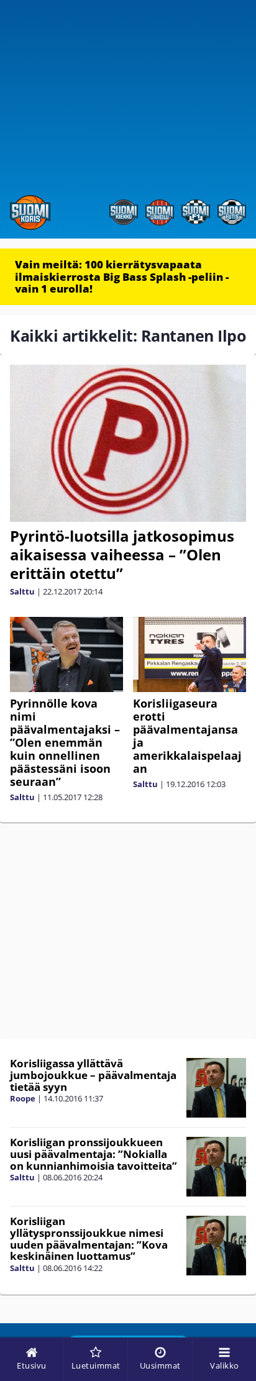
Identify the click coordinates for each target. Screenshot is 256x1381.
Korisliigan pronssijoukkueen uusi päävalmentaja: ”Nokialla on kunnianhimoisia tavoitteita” (93, 1153)
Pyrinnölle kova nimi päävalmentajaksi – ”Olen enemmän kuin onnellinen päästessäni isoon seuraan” (65, 742)
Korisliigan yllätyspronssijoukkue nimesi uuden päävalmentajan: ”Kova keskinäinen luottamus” (89, 1238)
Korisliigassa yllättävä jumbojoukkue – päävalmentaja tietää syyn (93, 1074)
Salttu (22, 591)
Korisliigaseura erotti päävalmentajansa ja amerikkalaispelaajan (187, 736)
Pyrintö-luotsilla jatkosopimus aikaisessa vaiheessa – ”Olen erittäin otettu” (122, 554)
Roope (22, 1098)
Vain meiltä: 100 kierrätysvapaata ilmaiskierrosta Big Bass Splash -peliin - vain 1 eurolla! (122, 276)
